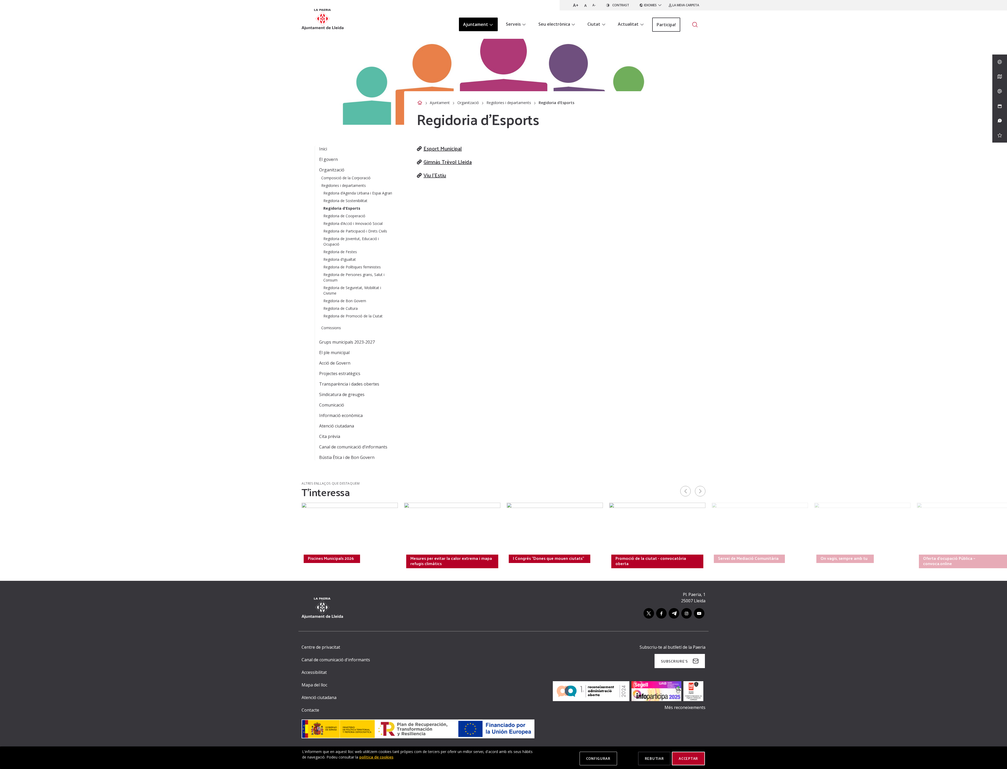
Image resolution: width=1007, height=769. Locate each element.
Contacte (310, 710)
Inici (323, 149)
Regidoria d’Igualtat (339, 259)
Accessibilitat (314, 672)
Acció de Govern (334, 363)
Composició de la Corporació (346, 177)
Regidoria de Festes (340, 251)
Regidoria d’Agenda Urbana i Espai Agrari (357, 193)
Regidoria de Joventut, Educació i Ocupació (351, 241)
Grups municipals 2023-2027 (347, 342)
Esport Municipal (443, 148)
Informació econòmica (341, 415)
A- (594, 5)
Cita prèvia (329, 436)
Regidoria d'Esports (341, 208)
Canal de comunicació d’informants (353, 447)
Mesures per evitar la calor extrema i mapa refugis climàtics (451, 561)
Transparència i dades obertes (349, 384)
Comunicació (331, 405)
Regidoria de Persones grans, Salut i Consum (353, 277)
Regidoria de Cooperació (344, 215)
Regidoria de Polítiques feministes (352, 266)
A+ (576, 5)
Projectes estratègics (339, 373)
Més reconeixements (685, 707)
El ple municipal (334, 352)
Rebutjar (654, 758)
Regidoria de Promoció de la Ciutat (353, 315)
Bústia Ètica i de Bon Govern (346, 457)
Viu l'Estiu (435, 175)
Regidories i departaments (508, 102)
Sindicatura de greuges (342, 394)
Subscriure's (674, 661)
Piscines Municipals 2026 (331, 558)
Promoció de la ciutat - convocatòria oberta (650, 561)
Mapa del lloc (314, 685)
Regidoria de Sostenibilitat (345, 200)
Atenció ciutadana (336, 426)
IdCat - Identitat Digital (227, 558)
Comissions (331, 327)
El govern (328, 159)
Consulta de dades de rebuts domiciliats (141, 558)
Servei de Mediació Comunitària (748, 558)
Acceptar (688, 758)
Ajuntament (440, 102)
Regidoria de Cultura (340, 308)
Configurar (598, 758)
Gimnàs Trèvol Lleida (448, 161)
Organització (468, 102)
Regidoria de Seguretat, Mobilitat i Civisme (352, 290)
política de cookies (376, 757)
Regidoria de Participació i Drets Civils (355, 231)
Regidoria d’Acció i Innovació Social (353, 223)
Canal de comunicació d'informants (336, 660)
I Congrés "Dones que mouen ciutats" (548, 558)
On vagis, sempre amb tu (844, 558)
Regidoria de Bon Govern (344, 300)
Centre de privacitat (321, 647)
